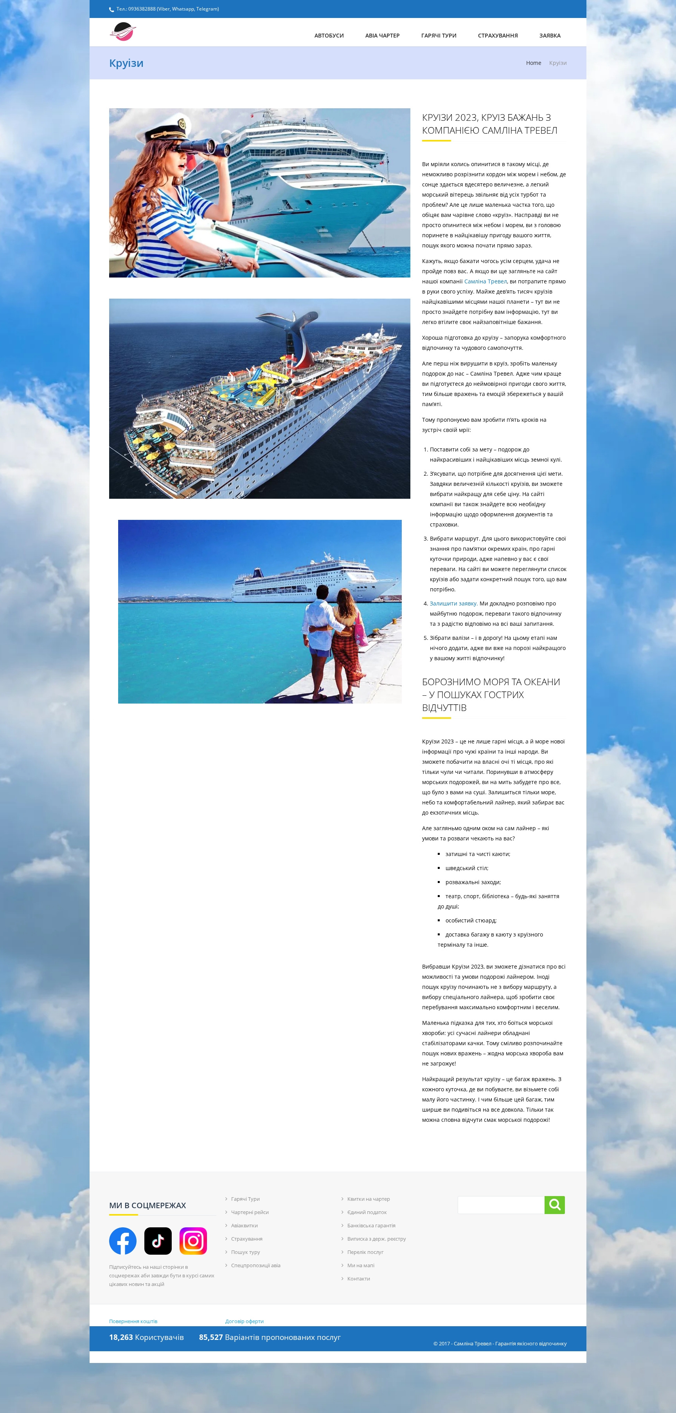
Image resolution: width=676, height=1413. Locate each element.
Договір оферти (244, 1321)
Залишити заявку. (454, 603)
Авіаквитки (244, 1225)
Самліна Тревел (485, 281)
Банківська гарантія (371, 1225)
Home (533, 62)
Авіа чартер (382, 35)
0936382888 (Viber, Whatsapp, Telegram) (173, 8)
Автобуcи (329, 35)
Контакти (358, 1278)
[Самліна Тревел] (159, 32)
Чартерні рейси (250, 1212)
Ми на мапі (360, 1265)
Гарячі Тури (439, 35)
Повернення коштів (133, 1321)
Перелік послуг (365, 1251)
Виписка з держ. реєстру (376, 1238)
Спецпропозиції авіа (255, 1265)
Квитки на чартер (368, 1198)
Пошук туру (245, 1251)
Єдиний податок (367, 1212)
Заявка (550, 35)
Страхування (498, 35)
